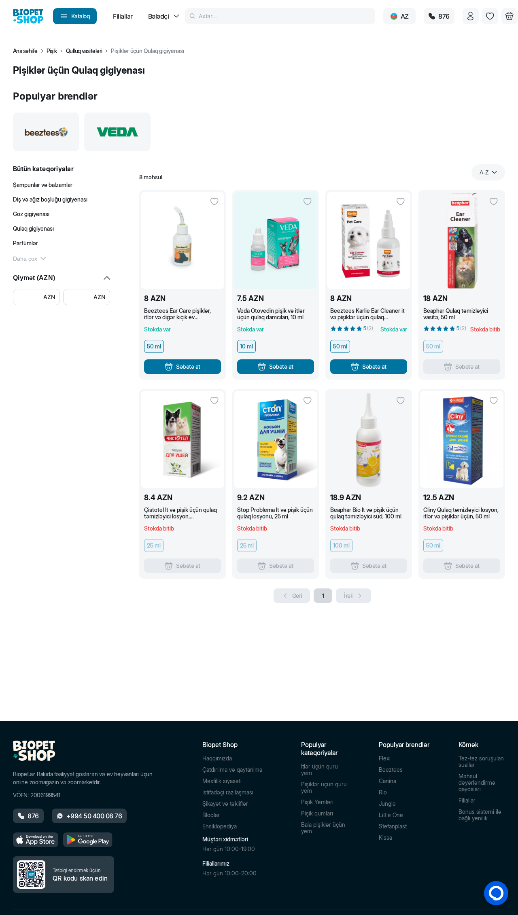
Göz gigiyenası (31, 213)
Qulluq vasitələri (84, 51)
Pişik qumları (317, 813)
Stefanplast (393, 826)
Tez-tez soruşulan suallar (481, 761)
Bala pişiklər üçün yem (323, 828)
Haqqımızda (217, 758)
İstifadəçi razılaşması (227, 792)
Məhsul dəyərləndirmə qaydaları (477, 782)
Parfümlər (25, 243)
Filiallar (467, 800)
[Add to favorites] (214, 201)
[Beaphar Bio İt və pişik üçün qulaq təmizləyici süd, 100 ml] (368, 439)
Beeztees (391, 769)
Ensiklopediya (219, 826)
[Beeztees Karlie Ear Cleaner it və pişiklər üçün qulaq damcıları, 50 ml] (368, 240)
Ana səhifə (25, 51)
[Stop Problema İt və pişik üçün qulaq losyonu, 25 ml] (275, 439)
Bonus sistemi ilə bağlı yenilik (480, 815)
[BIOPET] (28, 16)
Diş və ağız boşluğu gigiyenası (50, 199)
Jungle (387, 803)
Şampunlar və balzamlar (42, 184)
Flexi (385, 758)
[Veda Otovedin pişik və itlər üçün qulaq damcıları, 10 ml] (275, 240)
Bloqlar (211, 815)
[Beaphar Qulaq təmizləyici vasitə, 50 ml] (461, 240)
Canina (387, 781)
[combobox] (488, 172)
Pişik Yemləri (317, 802)
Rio (383, 792)
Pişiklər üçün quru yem (324, 787)
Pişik (52, 51)
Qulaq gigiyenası (33, 228)
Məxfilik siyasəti (222, 781)
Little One (391, 815)
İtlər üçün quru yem (319, 769)
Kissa (385, 837)
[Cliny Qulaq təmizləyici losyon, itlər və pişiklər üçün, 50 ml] (461, 439)
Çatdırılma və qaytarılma (232, 769)
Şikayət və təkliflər (225, 803)
